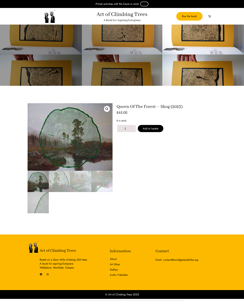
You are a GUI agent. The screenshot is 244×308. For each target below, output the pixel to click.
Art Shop (115, 264)
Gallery (114, 269)
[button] (107, 109)
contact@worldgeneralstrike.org (180, 260)
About (113, 259)
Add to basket (150, 128)
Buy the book (189, 16)
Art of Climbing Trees (58, 250)
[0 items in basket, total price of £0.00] (209, 16)
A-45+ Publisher (119, 275)
